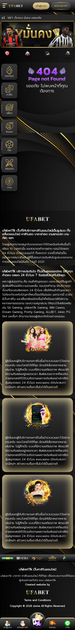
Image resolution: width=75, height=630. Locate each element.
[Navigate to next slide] (70, 34)
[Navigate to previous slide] (4, 34)
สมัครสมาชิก (61, 6)
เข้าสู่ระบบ (41, 6)
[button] (15, 6)
